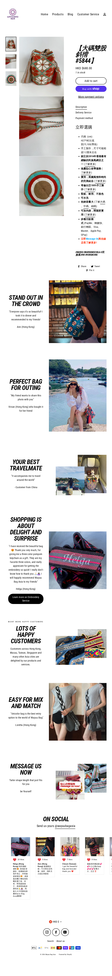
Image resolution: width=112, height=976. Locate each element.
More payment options (91, 96)
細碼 (93, 206)
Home (44, 14)
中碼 (86, 206)
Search (50, 941)
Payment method (84, 118)
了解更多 (86, 172)
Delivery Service (83, 112)
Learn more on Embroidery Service (25, 599)
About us (60, 941)
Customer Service (88, 14)
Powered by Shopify (65, 954)
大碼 (102, 201)
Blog (70, 14)
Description (81, 106)
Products (58, 14)
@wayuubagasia (65, 826)
